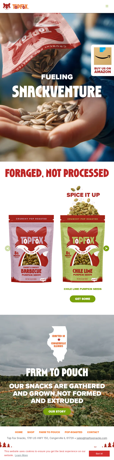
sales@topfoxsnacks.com (92, 438)
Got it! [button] (99, 453)
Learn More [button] (21, 455)
